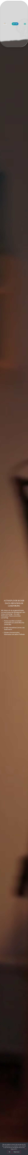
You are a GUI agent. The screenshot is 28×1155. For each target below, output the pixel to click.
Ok (9, 1152)
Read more (16, 1152)
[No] (25, 1148)
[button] (25, 24)
